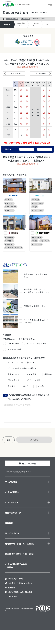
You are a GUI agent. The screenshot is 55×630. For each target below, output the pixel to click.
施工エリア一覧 (29, 463)
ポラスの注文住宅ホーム (12, 19)
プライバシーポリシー (16, 578)
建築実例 (9, 523)
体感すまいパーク (25, 19)
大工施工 (11, 386)
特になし (27, 386)
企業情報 (11, 587)
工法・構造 (31, 374)
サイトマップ (13, 596)
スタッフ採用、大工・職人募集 (20, 592)
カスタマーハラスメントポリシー (21, 583)
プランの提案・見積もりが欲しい (22, 368)
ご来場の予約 (13, 343)
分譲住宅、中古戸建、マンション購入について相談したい (36, 291)
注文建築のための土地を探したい (36, 276)
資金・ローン (13, 374)
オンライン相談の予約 (36, 343)
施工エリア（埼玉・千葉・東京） (20, 553)
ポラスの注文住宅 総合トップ (18, 471)
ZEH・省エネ (13, 380)
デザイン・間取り (34, 380)
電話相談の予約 (14, 349)
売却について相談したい (34, 306)
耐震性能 (48, 374)
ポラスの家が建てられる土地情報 (16, 566)
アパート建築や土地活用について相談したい (36, 321)
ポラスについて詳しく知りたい (21, 362)
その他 (41, 386)
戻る (9, 439)
